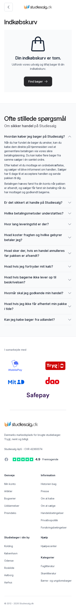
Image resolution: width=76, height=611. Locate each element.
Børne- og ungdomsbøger (56, 580)
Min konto (10, 483)
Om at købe (47, 498)
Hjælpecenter (49, 546)
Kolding (8, 546)
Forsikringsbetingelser (54, 527)
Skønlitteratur (48, 573)
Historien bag (48, 483)
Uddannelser (11, 505)
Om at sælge (48, 505)
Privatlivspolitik (49, 520)
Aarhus (8, 582)
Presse (45, 491)
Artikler (8, 491)
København (10, 553)
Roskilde (9, 567)
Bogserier (10, 498)
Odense (9, 560)
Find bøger (35, 81)
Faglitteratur (48, 566)
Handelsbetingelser (52, 512)
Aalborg (8, 575)
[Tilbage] (8, 7)
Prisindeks (10, 512)
